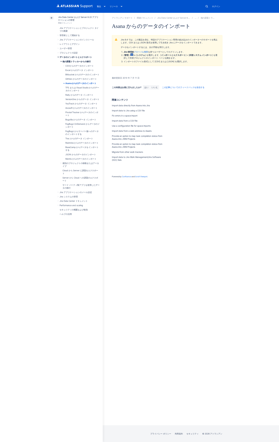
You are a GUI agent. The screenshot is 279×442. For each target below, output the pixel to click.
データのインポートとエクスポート (76, 57)
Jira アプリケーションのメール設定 (76, 192)
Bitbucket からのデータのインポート (82, 74)
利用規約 (179, 433)
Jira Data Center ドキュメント (74, 201)
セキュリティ (192, 433)
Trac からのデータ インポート (79, 138)
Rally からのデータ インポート (79, 95)
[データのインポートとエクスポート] (195, 18)
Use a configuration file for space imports (131, 126)
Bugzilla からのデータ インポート (80, 119)
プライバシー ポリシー (160, 433)
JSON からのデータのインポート (80, 154)
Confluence (126, 176)
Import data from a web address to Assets (132, 131)
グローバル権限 (141, 52)
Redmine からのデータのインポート (82, 143)
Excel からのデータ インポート (79, 70)
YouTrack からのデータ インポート (81, 103)
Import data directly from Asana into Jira (131, 105)
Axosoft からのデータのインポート (81, 108)
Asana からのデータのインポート (80, 83)
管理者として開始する (70, 35)
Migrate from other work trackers (127, 152)
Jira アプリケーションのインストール (77, 39)
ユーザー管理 (66, 48)
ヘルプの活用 (66, 214)
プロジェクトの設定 (69, 52)
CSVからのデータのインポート (79, 66)
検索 (206, 6)
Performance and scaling (71, 205)
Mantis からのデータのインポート (80, 159)
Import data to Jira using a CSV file (128, 110)
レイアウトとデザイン (70, 44)
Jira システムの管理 (69, 196)
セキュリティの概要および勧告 (74, 209)
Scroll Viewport (141, 176)
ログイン (216, 6)
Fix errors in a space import (124, 115)
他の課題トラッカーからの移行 (76, 61)
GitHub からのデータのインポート (81, 79)
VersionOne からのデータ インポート (82, 99)
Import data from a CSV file (124, 120)
